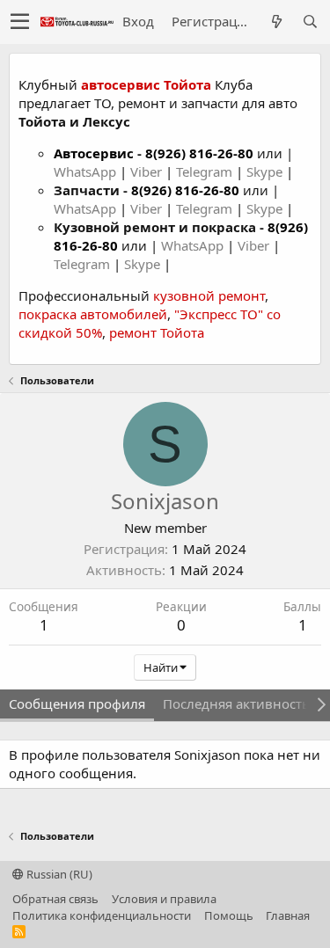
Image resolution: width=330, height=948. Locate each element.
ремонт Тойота (156, 332)
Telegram (206, 171)
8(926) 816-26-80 (199, 153)
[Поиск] (309, 21)
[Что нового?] (276, 21)
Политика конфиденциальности (101, 915)
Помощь (228, 915)
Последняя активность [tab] (236, 703)
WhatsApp (87, 171)
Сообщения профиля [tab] (77, 703)
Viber (146, 171)
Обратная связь (55, 899)
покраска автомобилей (92, 314)
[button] (20, 22)
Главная (288, 915)
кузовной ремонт (209, 295)
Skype (266, 171)
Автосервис (94, 153)
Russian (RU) (58, 874)
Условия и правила (164, 899)
